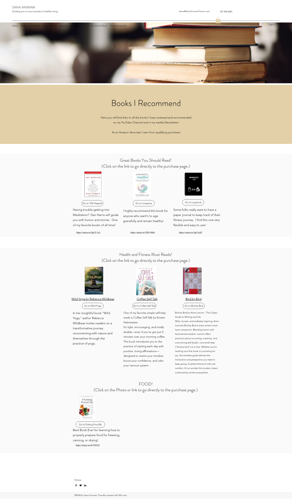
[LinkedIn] (85, 485)
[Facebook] (76, 485)
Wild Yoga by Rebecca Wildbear (92, 299)
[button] (218, 20)
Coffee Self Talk (147, 299)
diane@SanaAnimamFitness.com (194, 11)
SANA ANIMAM (23, 7)
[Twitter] (80, 485)
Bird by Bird (194, 299)
